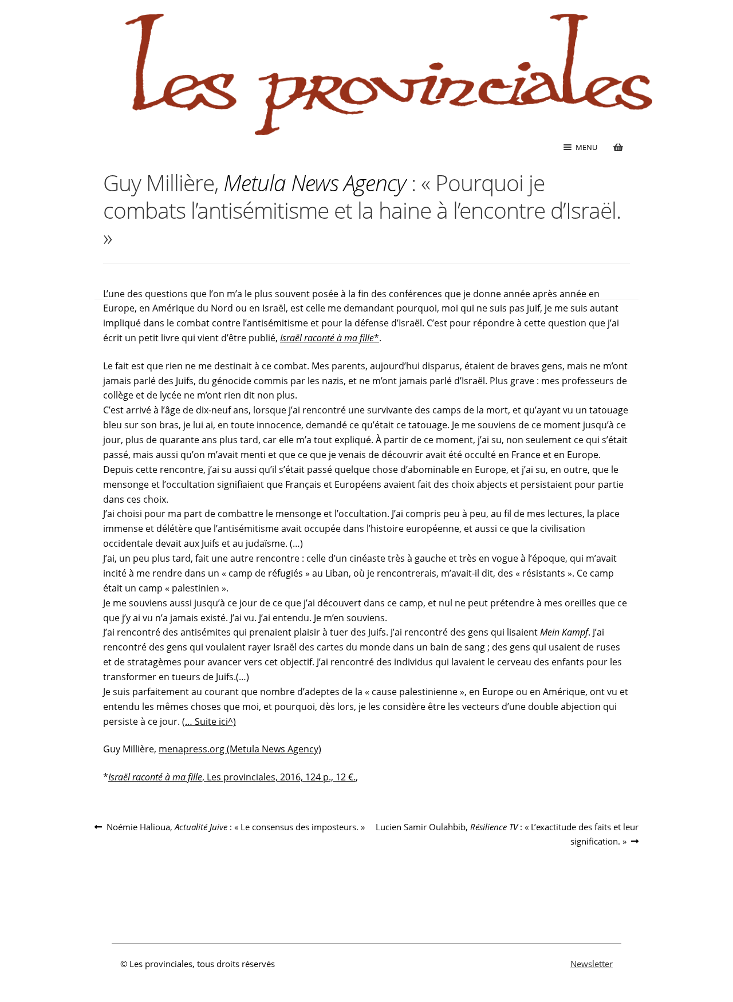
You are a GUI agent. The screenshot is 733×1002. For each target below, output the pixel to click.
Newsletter (591, 963)
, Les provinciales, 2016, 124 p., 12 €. (232, 777)
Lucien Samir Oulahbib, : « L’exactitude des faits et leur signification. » (507, 833)
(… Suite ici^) (209, 721)
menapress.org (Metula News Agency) (240, 749)
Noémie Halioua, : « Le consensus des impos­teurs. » (235, 827)
